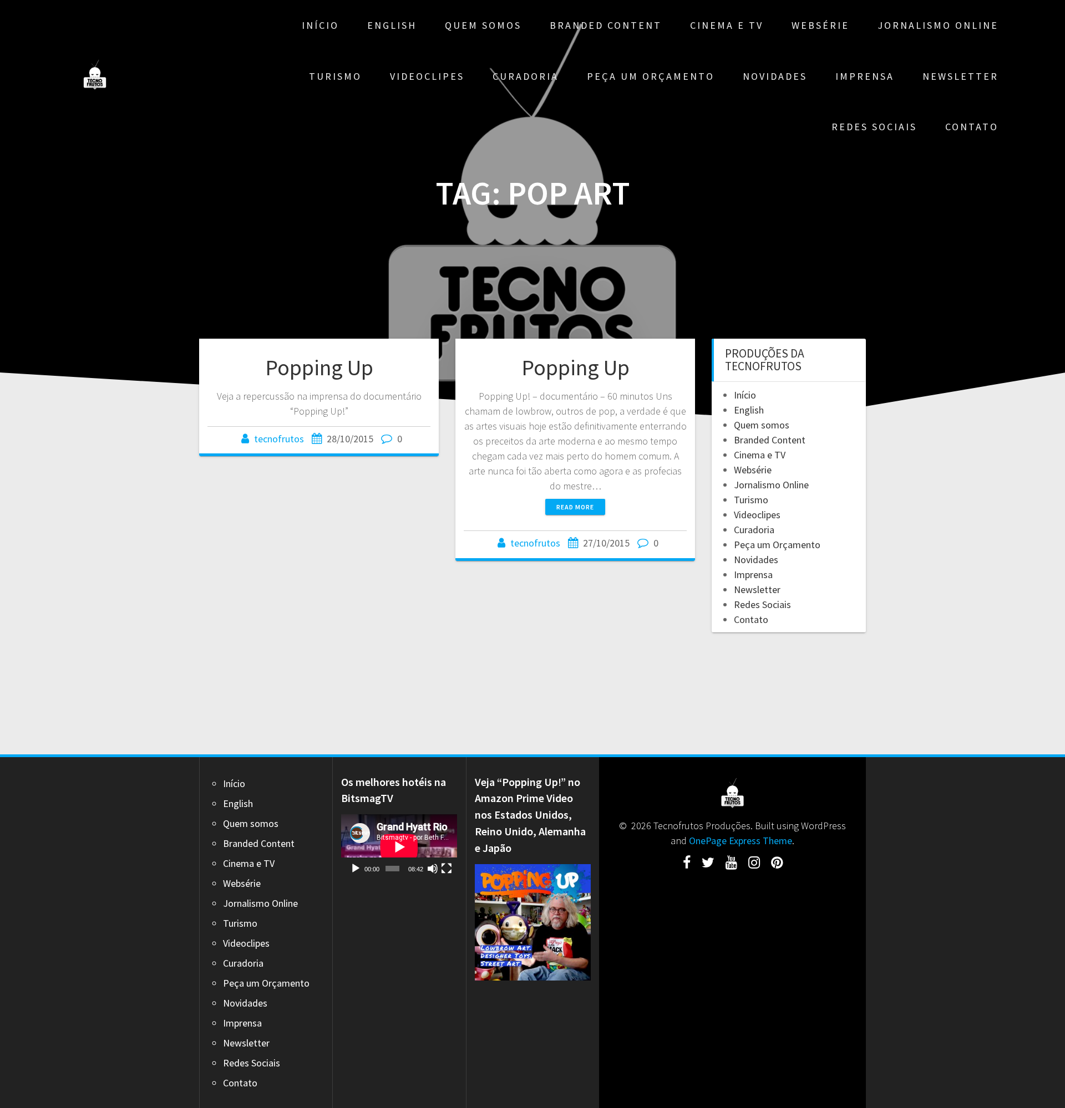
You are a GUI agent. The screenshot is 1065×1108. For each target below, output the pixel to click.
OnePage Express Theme (740, 840)
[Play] (355, 868)
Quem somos (483, 25)
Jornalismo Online (938, 25)
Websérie (820, 25)
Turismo (335, 76)
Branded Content (606, 25)
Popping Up (319, 367)
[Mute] (432, 868)
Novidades (775, 76)
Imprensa (864, 76)
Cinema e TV (726, 25)
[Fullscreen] (446, 868)
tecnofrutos (279, 438)
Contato (971, 126)
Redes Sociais (874, 126)
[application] (399, 847)
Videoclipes (427, 76)
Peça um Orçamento (650, 76)
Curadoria (526, 76)
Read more (575, 507)
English (392, 25)
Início (320, 25)
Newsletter (960, 76)
